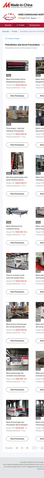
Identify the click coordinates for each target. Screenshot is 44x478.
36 (22, 448)
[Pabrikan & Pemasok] (17, 5)
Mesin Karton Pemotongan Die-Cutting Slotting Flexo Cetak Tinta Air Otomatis (16, 326)
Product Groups (13, 38)
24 (17, 448)
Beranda (8, 25)
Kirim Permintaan (17, 96)
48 (27, 448)
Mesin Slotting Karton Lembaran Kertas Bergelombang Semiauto (15, 228)
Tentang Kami (34, 25)
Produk (21, 25)
